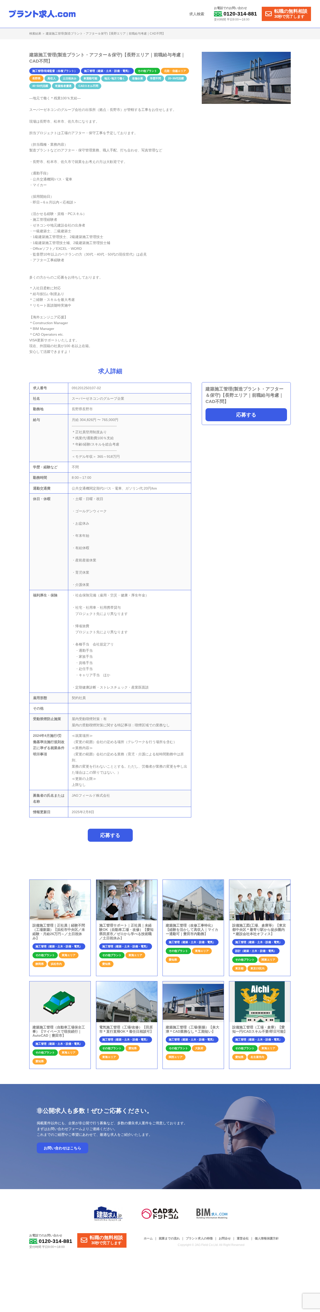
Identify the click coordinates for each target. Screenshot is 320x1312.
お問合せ (225, 1238)
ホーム (148, 1238)
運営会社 (243, 1238)
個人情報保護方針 (267, 1238)
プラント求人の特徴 (199, 1238)
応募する (246, 415)
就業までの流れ (169, 1238)
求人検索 (196, 14)
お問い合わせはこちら (62, 1148)
